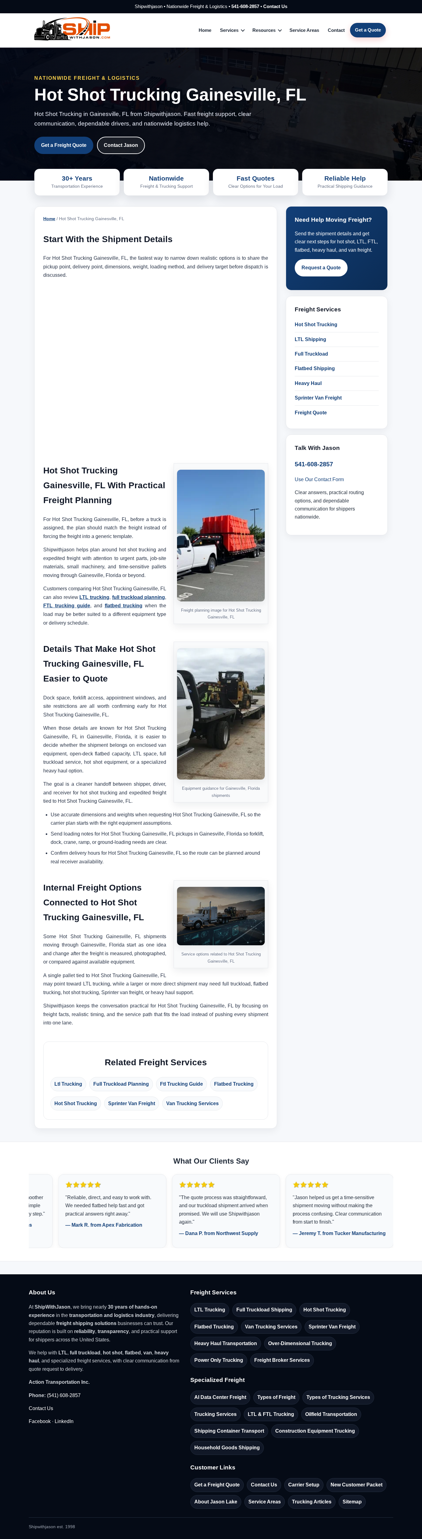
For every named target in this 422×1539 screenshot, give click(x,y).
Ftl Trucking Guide (181, 1084)
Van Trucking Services (192, 1103)
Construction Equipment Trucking (315, 1431)
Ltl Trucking (68, 1084)
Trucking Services (215, 1414)
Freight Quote (311, 412)
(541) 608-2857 (64, 1395)
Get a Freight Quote (64, 145)
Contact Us (275, 6)
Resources (264, 30)
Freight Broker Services (282, 1360)
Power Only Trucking (218, 1360)
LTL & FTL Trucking (271, 1414)
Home (205, 30)
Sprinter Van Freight (131, 1103)
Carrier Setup (303, 1484)
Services (229, 30)
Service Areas (304, 30)
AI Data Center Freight (220, 1397)
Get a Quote (368, 29)
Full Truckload (311, 354)
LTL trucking (94, 597)
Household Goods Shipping (227, 1447)
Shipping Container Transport (229, 1431)
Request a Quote (321, 267)
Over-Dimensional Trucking (300, 1343)
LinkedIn (64, 1421)
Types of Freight (276, 1397)
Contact (336, 30)
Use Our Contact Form (319, 479)
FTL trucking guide (66, 605)
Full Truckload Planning (121, 1084)
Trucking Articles (311, 1501)
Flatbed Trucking (234, 1084)
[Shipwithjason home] (72, 30)
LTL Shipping (310, 339)
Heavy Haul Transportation (225, 1343)
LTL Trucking (209, 1309)
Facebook (40, 1421)
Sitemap (352, 1501)
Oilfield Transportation (331, 1414)
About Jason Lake (215, 1501)
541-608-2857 (245, 6)
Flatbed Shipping (315, 368)
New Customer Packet (356, 1484)
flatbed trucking (124, 605)
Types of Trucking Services (338, 1397)
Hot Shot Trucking (75, 1103)
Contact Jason (121, 145)
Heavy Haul (308, 383)
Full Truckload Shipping (264, 1309)
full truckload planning (138, 597)
